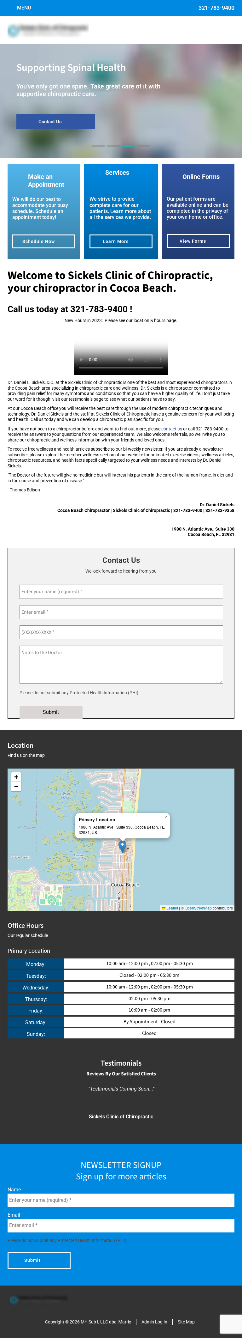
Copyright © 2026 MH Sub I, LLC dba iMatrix (88, 1321)
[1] (98, 151)
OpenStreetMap (198, 907)
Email (14, 1215)
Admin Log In (154, 1321)
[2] (113, 151)
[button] (122, 846)
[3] (128, 151)
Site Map (186, 1321)
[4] (143, 151)
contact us (171, 428)
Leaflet (171, 907)
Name (15, 1190)
